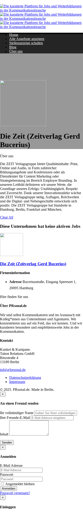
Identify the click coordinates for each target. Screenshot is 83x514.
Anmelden (8, 488)
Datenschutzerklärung (25, 378)
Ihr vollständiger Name (16, 413)
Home (13, 35)
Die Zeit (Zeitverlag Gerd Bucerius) (33, 263)
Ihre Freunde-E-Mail (15, 418)
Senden (7, 442)
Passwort (6, 474)
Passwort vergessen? (15, 493)
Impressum (17, 382)
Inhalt (4, 434)
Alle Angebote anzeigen (26, 39)
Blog (12, 47)
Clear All (6, 217)
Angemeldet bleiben (20, 484)
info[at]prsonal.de (13, 370)
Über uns (16, 51)
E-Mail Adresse (11, 465)
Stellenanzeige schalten (26, 43)
